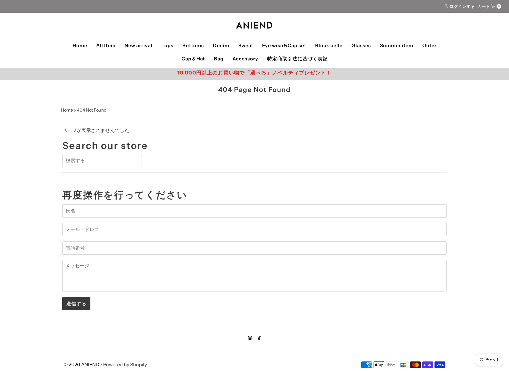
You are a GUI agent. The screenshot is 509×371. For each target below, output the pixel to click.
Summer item (396, 45)
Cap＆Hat (193, 59)
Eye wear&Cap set (284, 45)
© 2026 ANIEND (81, 365)
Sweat (245, 45)
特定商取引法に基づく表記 (297, 59)
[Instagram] (250, 338)
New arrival (138, 45)
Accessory (245, 59)
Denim (221, 45)
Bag (218, 59)
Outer (429, 45)
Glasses (361, 45)
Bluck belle (329, 45)
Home (80, 45)
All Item (106, 45)
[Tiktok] (259, 338)
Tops (167, 45)
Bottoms (193, 45)
